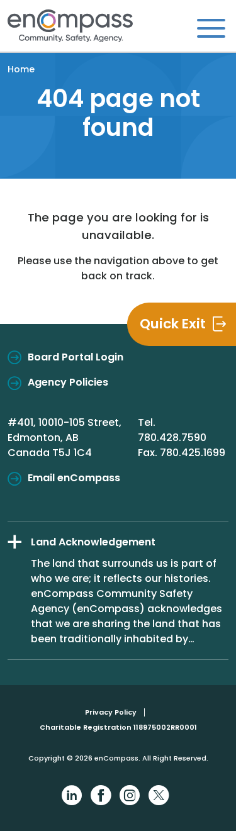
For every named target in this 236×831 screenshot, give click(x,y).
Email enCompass (74, 478)
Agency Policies (68, 382)
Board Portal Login (75, 357)
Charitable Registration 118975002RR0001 (118, 727)
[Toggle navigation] (211, 27)
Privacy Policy (111, 712)
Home (21, 69)
